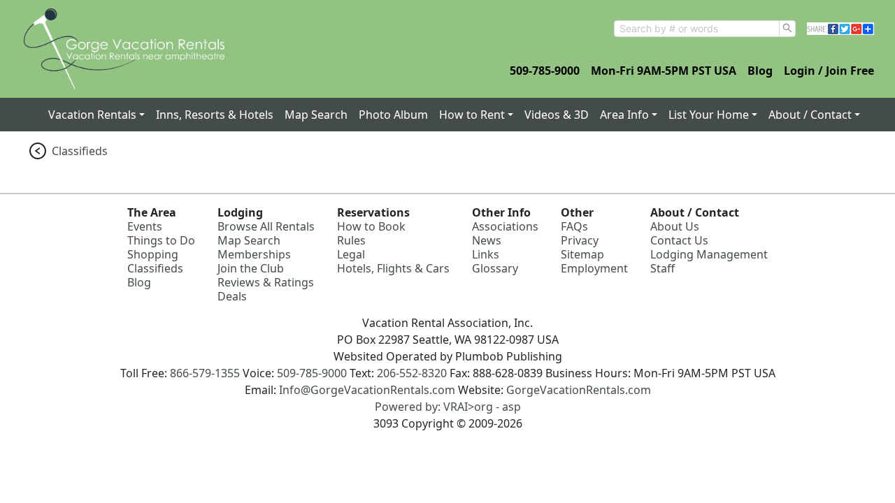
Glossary (495, 268)
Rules (351, 240)
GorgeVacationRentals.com (578, 390)
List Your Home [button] (708, 114)
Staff (662, 268)
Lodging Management (709, 254)
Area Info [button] (624, 114)
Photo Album (393, 114)
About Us (674, 226)
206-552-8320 (412, 373)
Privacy (580, 240)
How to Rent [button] (472, 114)
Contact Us (679, 240)
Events (144, 226)
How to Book (371, 226)
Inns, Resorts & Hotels (214, 114)
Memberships (254, 254)
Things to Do (161, 240)
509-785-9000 (545, 70)
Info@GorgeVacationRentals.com (367, 390)
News (486, 240)
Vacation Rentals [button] (92, 114)
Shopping (152, 254)
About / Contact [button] (810, 114)
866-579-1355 (205, 373)
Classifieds (80, 151)
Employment (594, 268)
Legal (351, 254)
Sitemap (582, 254)
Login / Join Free (829, 70)
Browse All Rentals (266, 226)
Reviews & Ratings (265, 282)
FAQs (574, 226)
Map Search (316, 114)
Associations (505, 226)
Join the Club (250, 268)
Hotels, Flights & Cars (393, 268)
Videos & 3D (556, 114)
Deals (232, 296)
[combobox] (697, 28)
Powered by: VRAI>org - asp (448, 406)
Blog (760, 70)
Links (485, 254)
